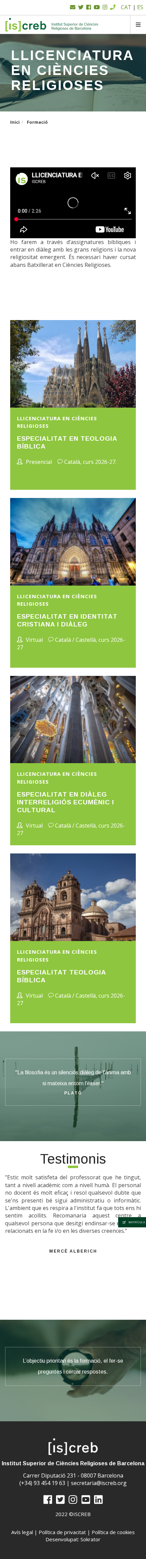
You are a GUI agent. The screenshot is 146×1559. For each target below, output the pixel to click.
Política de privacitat (62, 1532)
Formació (37, 122)
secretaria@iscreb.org (99, 1483)
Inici (15, 122)
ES (140, 7)
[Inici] (52, 24)
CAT (126, 7)
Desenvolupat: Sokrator (73, 1539)
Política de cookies (113, 1532)
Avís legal (22, 1532)
